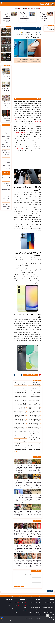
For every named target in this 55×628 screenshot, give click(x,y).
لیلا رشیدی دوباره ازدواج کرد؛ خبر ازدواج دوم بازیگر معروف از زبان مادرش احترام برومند (43, 17)
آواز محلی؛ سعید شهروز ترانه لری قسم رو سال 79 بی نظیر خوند (20, 448)
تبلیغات (2, 1)
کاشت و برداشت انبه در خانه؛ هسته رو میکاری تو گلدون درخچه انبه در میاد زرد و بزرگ (37, 469)
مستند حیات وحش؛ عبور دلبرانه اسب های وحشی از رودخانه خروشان (20, 383)
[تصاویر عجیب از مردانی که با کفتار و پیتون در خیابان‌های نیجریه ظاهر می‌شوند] (27, 491)
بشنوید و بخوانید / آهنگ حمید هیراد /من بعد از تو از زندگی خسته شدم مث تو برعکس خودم (20, 444)
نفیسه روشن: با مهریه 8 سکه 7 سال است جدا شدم (6, 191)
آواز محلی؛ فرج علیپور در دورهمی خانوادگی (20, 436)
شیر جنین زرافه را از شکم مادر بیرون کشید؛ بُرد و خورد (21, 408)
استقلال (24, 610)
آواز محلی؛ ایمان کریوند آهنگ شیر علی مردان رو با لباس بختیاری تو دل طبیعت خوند (20, 440)
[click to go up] (48, 615)
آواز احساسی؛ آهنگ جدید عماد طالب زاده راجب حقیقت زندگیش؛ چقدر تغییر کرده (34, 395)
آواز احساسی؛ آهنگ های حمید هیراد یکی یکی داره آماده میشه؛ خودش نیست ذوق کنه (20, 416)
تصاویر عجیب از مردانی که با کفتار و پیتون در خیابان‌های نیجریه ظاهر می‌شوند (28, 498)
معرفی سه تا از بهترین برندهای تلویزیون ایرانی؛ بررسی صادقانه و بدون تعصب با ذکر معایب (18, 484)
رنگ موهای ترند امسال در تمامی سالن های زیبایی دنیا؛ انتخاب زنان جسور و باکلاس (37, 548)
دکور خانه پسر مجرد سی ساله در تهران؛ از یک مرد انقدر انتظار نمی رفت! (28, 468)
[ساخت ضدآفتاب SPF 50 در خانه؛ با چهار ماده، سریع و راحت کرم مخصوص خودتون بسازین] (27, 556)
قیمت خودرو (23, 602)
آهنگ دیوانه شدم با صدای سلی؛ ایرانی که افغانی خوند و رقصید (34, 403)
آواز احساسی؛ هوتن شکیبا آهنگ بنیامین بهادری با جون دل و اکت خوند (34, 399)
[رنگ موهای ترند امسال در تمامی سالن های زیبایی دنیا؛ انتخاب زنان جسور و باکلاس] (36, 541)
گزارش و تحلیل (39, 596)
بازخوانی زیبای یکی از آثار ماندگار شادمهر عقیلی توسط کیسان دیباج (20, 420)
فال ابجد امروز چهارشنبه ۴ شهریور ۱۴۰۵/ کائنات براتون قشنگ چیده (6, 167)
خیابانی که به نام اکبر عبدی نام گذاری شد (20, 432)
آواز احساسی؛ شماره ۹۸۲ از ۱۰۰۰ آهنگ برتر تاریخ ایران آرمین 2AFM (34, 420)
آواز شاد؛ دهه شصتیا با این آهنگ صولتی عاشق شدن (34, 391)
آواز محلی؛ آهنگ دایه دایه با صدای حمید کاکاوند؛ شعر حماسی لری (34, 440)
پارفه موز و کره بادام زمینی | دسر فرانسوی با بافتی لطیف (6, 57)
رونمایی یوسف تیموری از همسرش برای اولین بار (21, 403)
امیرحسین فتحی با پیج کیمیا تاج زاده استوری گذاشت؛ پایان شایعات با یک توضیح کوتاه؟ (24, 16)
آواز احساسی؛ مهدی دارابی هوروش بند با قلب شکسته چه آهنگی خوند (20, 391)
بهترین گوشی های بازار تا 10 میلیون (31, 375)
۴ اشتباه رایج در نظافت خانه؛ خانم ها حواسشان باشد (6, 76)
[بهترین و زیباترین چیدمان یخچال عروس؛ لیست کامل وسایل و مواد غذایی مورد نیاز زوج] (18, 461)
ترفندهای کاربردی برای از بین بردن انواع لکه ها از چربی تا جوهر (6, 90)
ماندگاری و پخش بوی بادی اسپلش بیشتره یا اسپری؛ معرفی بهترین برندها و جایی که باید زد (18, 533)
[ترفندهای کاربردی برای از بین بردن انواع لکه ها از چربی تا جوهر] (6, 84)
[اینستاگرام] (51, 618)
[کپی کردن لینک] (39, 99)
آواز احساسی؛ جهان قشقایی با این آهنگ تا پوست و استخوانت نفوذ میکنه (20, 399)
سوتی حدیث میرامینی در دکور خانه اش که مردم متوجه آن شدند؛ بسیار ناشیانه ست (18, 513)
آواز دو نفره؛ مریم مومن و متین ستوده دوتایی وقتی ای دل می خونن (34, 387)
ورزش (27, 596)
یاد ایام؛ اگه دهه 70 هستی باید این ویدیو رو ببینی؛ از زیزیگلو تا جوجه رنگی (34, 412)
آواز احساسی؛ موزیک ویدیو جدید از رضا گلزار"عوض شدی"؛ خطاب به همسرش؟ (20, 428)
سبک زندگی (21, 596)
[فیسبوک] (14, 375)
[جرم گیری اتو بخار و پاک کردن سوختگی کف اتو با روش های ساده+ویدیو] (6, 98)
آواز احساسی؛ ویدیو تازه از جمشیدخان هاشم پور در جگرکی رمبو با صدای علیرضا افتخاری (34, 444)
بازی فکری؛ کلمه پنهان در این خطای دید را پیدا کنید (6, 160)
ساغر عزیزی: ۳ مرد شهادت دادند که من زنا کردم (6, 206)
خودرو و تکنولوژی (14, 596)
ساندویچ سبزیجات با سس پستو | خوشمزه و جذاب (6, 32)
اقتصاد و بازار (32, 596)
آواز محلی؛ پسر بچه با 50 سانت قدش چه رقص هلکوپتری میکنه (20, 395)
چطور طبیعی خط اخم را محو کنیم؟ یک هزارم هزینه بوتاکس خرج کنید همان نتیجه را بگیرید (37, 533)
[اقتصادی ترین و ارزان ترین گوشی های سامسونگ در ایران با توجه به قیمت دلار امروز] (18, 491)
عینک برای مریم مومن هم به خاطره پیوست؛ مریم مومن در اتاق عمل (34, 437)
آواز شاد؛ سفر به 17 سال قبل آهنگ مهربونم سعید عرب (35, 416)
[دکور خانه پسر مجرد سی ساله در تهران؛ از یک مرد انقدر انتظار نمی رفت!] (27, 461)
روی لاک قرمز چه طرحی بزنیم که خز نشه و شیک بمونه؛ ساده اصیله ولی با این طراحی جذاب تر (18, 548)
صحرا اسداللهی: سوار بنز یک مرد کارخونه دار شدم (6, 177)
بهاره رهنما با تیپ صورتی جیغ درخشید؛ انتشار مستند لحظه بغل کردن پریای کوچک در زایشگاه (6, 17)
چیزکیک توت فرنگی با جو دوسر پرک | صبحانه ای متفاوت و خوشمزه (6, 40)
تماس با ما (10, 1)
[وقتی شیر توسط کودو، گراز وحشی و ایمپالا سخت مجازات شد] (36, 507)
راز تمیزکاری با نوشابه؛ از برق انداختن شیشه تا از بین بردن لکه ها (6, 118)
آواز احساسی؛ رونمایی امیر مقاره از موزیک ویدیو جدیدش (34, 424)
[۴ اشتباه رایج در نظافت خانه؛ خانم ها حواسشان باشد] (6, 71)
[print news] (35, 98)
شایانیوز (26, 618)
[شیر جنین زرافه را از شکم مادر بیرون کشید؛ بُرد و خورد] (27, 507)
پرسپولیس (16, 605)
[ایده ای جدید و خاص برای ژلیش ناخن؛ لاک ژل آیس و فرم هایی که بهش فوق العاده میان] (18, 556)
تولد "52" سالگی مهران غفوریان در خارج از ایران (20, 424)
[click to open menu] (1, 3)
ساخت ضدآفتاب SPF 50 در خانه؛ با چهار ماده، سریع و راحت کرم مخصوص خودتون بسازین (27, 563)
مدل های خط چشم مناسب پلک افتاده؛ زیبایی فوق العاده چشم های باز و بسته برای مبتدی (37, 563)
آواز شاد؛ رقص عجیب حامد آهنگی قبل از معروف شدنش (20, 412)
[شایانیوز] (47, 4)
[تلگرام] (21, 375)
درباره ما (5, 1)
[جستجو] (2, 5)
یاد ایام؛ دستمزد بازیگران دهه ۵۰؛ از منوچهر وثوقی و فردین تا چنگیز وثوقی (37, 498)
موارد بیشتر (16, 451)
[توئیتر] (18, 375)
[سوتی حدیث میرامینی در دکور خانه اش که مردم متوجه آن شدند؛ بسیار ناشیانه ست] (18, 507)
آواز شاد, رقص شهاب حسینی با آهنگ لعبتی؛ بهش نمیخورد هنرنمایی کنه (34, 432)
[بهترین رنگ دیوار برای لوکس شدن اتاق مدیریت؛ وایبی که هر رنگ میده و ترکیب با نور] (27, 476)
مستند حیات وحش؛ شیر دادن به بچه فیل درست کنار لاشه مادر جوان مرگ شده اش (20, 387)
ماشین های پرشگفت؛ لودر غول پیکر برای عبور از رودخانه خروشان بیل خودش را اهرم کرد (34, 383)
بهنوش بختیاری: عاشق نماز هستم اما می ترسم (6, 198)
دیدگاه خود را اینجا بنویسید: (26, 574)
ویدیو (8, 596)
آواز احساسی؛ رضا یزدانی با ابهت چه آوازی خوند (34, 428)
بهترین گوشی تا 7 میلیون (20, 132)
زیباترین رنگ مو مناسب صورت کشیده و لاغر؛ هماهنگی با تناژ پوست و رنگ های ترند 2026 (27, 533)
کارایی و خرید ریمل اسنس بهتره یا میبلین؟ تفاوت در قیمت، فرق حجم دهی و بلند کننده (27, 548)
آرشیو (12, 609)
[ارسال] (37, 99)
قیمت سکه (16, 602)
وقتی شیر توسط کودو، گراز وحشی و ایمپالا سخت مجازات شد (36, 512)
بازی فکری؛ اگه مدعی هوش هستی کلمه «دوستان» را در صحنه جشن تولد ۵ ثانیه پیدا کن (6, 144)
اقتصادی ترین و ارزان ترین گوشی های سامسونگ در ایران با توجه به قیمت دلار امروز (18, 499)
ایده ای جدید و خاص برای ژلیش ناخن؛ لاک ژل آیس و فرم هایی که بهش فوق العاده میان (18, 563)
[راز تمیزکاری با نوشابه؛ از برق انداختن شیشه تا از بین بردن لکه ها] (6, 113)
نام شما (39, 574)
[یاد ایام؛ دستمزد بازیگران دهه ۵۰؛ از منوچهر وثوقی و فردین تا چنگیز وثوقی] (36, 491)
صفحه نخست (46, 596)
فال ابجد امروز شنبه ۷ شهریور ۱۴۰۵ (49, 28)
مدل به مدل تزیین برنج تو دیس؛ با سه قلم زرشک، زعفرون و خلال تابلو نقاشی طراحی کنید (37, 484)
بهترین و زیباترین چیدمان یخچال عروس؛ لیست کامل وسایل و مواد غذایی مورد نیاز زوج (19, 469)
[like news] (15, 98)
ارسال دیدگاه (19, 586)
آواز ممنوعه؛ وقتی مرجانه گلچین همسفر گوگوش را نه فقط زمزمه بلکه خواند (34, 448)
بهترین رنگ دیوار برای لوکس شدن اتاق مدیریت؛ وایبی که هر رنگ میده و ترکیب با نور (27, 484)
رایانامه (39, 579)
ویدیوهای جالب (37, 380)
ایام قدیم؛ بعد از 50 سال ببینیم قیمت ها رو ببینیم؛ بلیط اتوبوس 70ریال (34, 408)
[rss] (53, 618)
